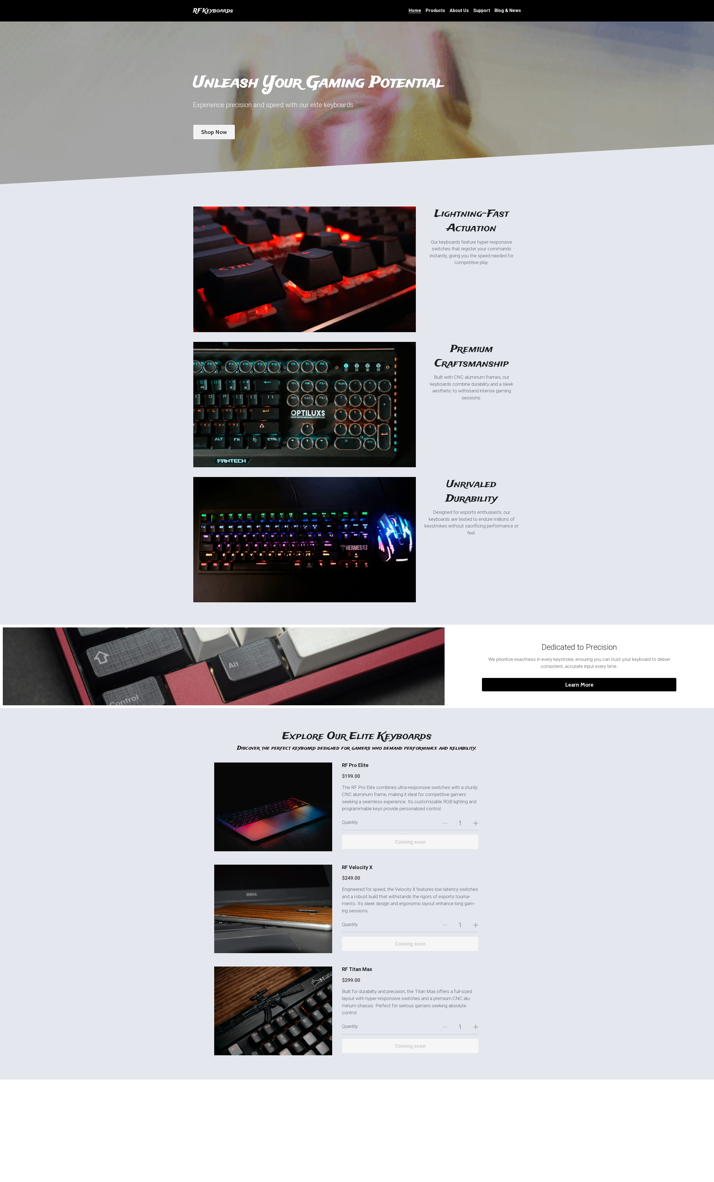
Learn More (579, 684)
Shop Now (214, 132)
